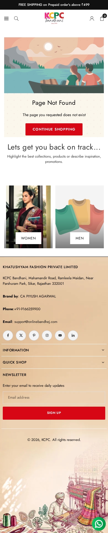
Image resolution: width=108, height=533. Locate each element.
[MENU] (6, 18)
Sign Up (54, 413)
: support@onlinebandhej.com (34, 321)
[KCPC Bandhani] (54, 17)
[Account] (92, 18)
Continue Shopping (54, 129)
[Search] (16, 18)
